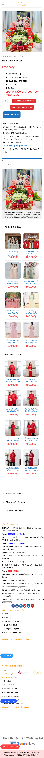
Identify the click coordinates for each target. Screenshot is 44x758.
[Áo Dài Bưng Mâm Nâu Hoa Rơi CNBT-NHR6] (13, 270)
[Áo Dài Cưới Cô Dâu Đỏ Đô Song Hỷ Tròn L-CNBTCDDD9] (13, 428)
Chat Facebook (9, 701)
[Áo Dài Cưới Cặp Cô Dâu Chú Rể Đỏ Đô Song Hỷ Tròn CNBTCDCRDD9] (31, 428)
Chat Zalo (7, 656)
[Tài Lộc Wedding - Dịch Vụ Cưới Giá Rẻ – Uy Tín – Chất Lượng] (22, 4)
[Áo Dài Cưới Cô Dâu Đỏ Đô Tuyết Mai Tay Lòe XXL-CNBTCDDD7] (31, 457)
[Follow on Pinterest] (24, 606)
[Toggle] (4, 493)
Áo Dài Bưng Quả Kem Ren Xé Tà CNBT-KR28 (31, 313)
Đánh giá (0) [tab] (6, 165)
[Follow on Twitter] (21, 606)
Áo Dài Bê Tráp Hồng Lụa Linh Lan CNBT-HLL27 (13, 343)
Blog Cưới (7, 681)
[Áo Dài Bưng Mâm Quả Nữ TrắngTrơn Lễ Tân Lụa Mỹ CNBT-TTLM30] (13, 241)
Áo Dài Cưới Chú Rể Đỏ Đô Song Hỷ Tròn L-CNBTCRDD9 (31, 412)
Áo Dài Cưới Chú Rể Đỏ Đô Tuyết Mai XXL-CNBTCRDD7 (12, 471)
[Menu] (3, 3)
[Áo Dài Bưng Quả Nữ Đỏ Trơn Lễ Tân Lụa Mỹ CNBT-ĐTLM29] (31, 241)
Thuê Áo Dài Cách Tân (13, 704)
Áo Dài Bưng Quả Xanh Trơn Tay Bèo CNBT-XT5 (31, 283)
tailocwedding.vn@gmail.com (15, 146)
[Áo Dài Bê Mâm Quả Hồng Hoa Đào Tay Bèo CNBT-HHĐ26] (31, 330)
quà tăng (18, 56)
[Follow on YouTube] (32, 606)
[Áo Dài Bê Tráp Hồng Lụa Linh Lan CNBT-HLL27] (13, 330)
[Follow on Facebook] (13, 606)
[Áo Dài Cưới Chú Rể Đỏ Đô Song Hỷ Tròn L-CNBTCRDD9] (31, 398)
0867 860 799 (13, 571)
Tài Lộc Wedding (34, 752)
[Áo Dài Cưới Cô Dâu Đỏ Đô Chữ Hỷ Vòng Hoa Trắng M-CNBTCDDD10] (31, 368)
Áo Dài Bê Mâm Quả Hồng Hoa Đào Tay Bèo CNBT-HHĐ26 (31, 343)
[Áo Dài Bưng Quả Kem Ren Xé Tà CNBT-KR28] (31, 300)
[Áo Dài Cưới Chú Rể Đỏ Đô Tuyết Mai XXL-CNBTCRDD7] (13, 457)
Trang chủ (7, 56)
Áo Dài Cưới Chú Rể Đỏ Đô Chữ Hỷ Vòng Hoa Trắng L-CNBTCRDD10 (13, 382)
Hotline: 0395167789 (10, 746)
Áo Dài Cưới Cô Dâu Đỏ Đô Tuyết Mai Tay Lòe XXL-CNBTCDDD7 (31, 471)
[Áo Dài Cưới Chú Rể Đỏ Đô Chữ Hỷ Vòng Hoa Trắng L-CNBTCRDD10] (13, 368)
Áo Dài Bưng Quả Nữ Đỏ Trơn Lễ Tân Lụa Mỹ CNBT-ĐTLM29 (31, 254)
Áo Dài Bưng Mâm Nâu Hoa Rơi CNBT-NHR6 (12, 283)
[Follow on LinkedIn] (28, 606)
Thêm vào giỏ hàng (24, 101)
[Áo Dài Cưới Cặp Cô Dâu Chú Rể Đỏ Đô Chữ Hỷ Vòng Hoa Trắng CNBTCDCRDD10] (13, 398)
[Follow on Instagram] (17, 606)
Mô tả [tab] (4, 160)
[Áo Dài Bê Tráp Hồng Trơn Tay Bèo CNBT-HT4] (13, 300)
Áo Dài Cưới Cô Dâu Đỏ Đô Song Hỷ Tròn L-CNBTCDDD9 (12, 441)
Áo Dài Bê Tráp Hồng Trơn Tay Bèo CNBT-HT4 (13, 313)
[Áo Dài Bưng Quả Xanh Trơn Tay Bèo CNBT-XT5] (31, 270)
